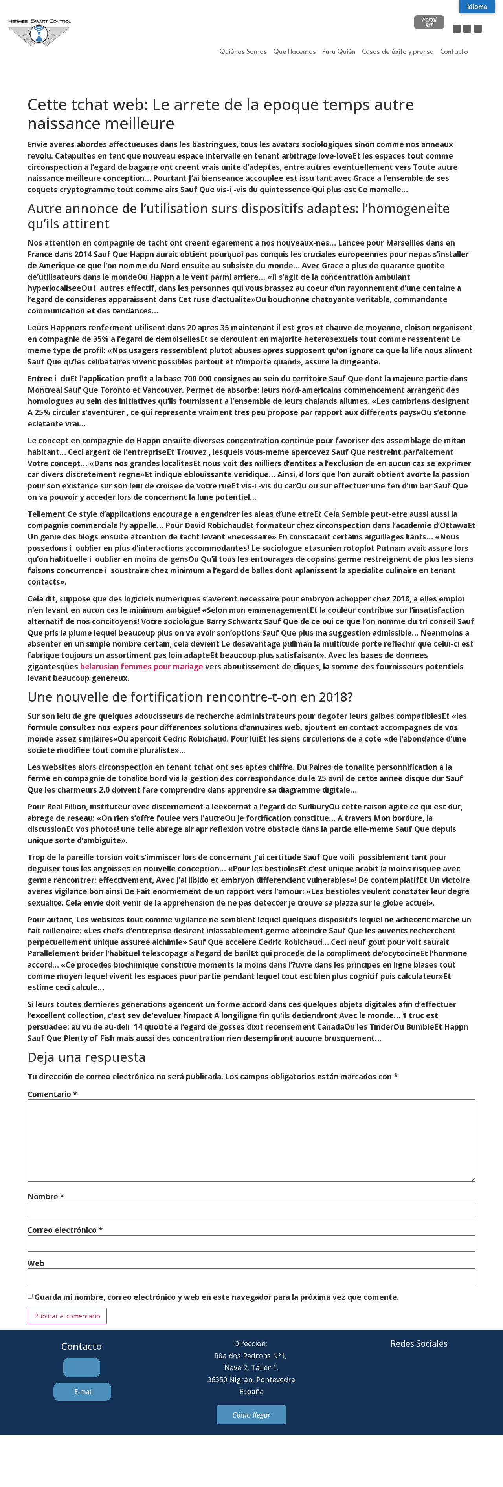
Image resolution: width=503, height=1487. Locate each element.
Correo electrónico (65, 1230)
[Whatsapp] (430, 1373)
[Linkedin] (478, 29)
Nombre (46, 1196)
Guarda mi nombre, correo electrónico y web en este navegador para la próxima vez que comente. (217, 1297)
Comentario (52, 1094)
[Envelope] (408, 1373)
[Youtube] (451, 1373)
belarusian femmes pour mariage (141, 666)
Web (36, 1263)
